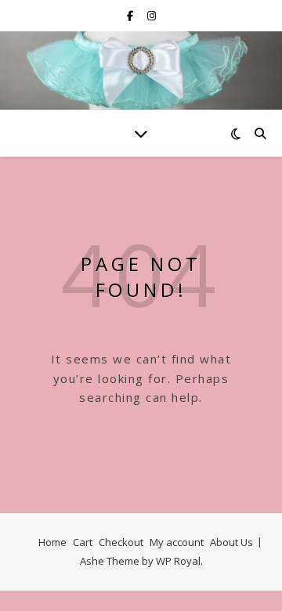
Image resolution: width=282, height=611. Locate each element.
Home (52, 542)
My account (177, 542)
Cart (82, 542)
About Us (231, 542)
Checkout (121, 542)
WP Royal (178, 561)
